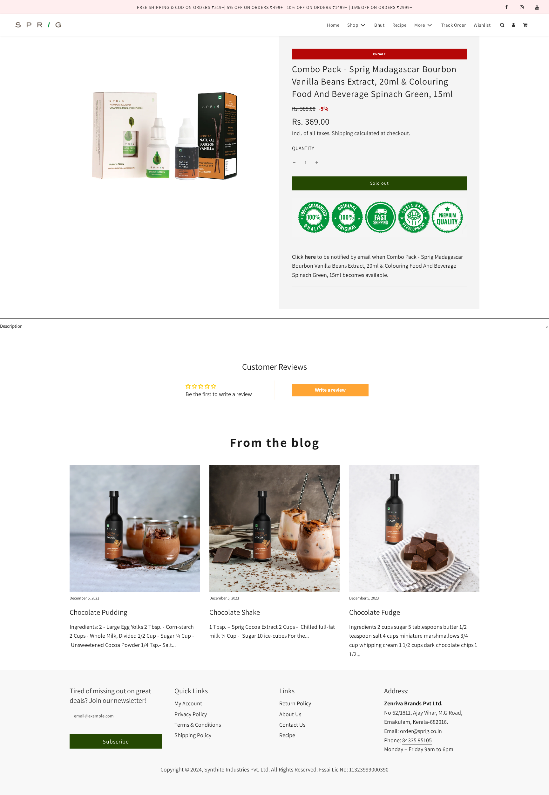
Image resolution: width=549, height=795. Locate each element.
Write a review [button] (330, 390)
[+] (317, 163)
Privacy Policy (190, 714)
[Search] (502, 25)
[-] (294, 163)
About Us (290, 714)
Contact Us (292, 724)
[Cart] (526, 25)
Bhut (379, 25)
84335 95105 (417, 740)
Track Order (453, 25)
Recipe (399, 25)
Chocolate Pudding (98, 612)
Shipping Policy (192, 735)
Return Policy (295, 703)
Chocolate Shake (234, 612)
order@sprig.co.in (421, 731)
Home (333, 25)
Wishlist (482, 25)
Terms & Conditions (197, 724)
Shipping (342, 133)
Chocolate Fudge (374, 612)
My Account (188, 703)
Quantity (303, 148)
